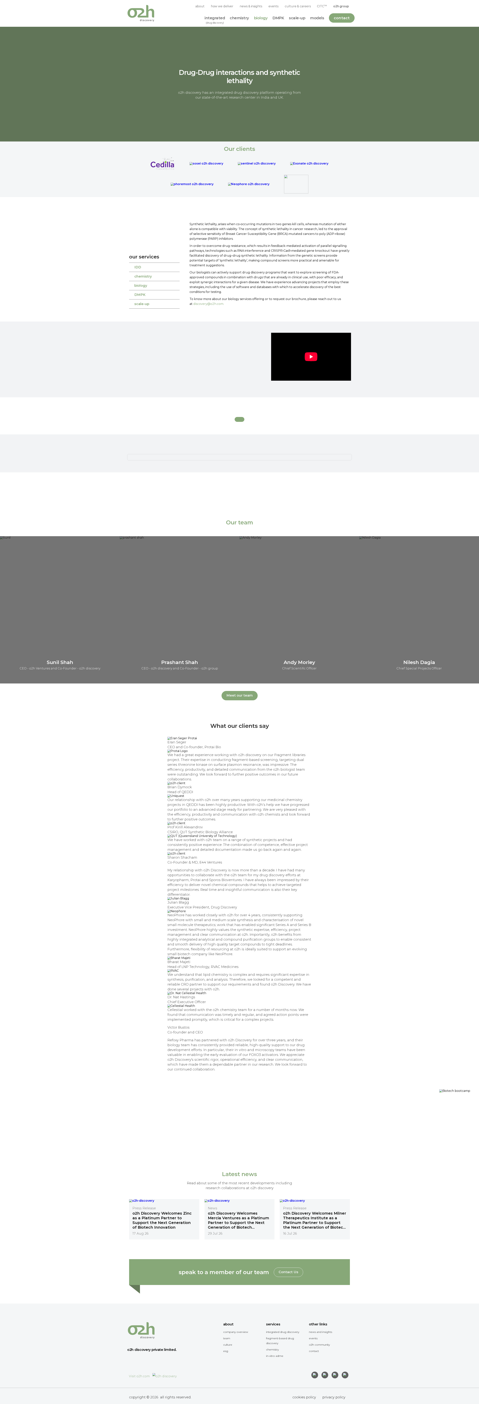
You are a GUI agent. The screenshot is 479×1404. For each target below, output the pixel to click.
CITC (322, 6)
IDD (137, 267)
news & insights (251, 6)
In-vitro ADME (274, 1356)
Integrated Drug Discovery (282, 1332)
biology (140, 286)
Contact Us (288, 1272)
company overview (235, 1332)
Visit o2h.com (140, 1376)
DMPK (139, 295)
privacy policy (333, 1397)
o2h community (319, 1344)
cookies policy (304, 1397)
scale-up (141, 304)
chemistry (143, 276)
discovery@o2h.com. (208, 304)
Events (313, 1338)
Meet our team (239, 695)
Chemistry (272, 1349)
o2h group (341, 6)
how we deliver (222, 6)
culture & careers (298, 6)
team (226, 1338)
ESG (225, 1351)
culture (227, 1344)
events (273, 6)
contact (314, 1351)
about (200, 6)
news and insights (320, 1332)
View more (412, 1142)
